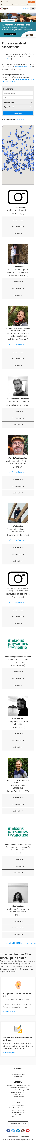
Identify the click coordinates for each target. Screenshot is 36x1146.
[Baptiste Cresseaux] (18, 197)
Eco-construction (18, 1094)
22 (31, 943)
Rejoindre (31, 2)
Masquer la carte (18, 119)
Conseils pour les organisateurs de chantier (18, 1085)
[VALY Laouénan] (18, 254)
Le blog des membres (18, 1096)
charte (9, 59)
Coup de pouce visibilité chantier (18, 1087)
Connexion (26, 8)
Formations (23, 4)
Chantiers (3, 4)
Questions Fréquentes (18, 1105)
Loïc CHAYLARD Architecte (18, 458)
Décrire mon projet (9, 1053)
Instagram (23, 1130)
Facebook (8, 1130)
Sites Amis (18, 1114)
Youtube (28, 1130)
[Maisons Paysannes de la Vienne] (18, 644)
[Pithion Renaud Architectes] (18, 386)
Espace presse (18, 1076)
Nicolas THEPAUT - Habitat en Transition (18, 781)
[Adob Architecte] (18, 893)
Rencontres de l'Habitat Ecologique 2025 (18, 1090)
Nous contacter (18, 1072)
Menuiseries (30, 4)
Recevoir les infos (9, 1011)
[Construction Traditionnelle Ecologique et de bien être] (18, 579)
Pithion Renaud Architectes (18, 399)
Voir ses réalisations (18, 344)
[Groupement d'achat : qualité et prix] (18, 985)
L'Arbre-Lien (18, 526)
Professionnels (15, 4)
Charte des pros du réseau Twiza (18, 1107)
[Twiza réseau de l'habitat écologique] (4, 8)
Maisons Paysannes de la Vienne (18, 657)
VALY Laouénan (18, 267)
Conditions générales (13, 1136)
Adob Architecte (18, 906)
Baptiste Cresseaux (18, 207)
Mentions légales (24, 1136)
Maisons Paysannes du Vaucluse (18, 844)
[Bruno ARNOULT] (18, 706)
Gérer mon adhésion (18, 1117)
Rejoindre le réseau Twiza (18, 1092)
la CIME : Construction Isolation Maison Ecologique (18, 329)
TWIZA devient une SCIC (18, 1112)
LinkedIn (18, 1130)
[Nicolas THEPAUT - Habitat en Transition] (18, 768)
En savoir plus (18, 220)
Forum (9, 4)
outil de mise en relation (23, 67)
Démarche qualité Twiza (18, 1074)
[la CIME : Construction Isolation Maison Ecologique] (18, 316)
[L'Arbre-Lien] (18, 513)
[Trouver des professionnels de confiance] (18, 1029)
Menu (32, 8)
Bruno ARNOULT (18, 718)
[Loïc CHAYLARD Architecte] (18, 445)
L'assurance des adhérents (18, 1110)
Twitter (13, 1130)
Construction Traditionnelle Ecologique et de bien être (18, 590)
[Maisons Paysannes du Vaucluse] (18, 831)
